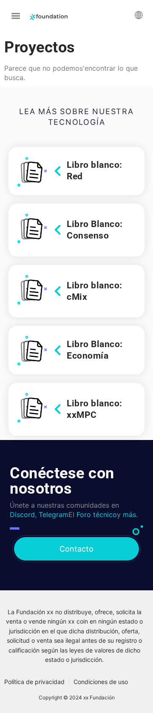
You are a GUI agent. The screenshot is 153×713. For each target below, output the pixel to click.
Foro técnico (96, 514)
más (129, 514)
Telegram (53, 514)
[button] (15, 16)
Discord (22, 514)
